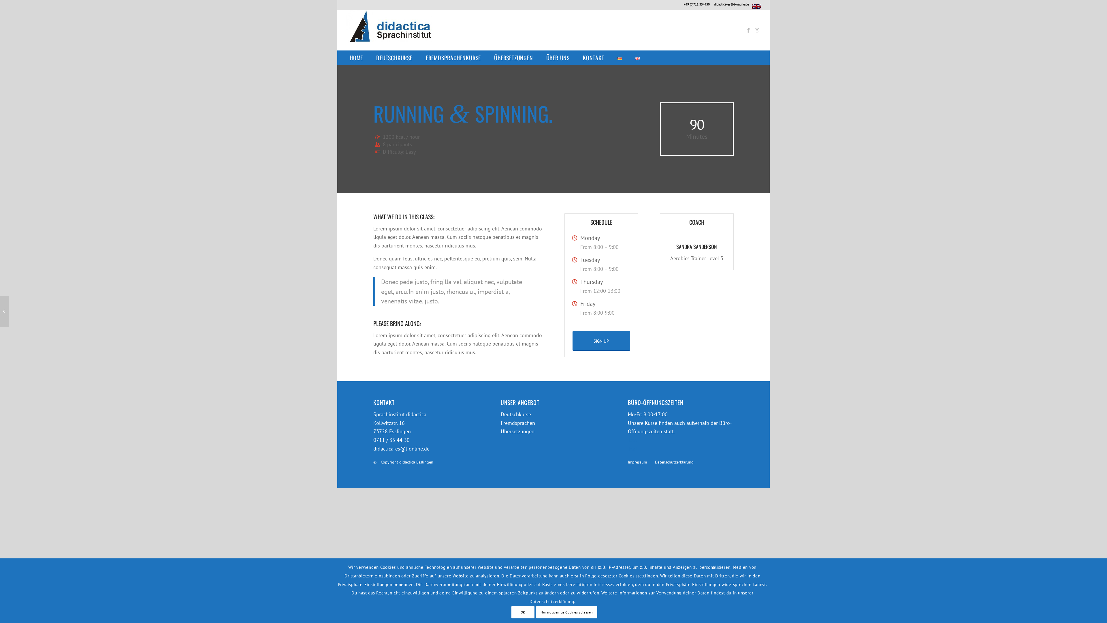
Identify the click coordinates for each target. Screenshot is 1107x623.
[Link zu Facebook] (748, 30)
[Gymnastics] (4, 311)
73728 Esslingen (392, 431)
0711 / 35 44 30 (391, 440)
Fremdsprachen (518, 423)
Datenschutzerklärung (674, 462)
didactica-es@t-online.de (731, 4)
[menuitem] (359, 57)
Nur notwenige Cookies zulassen (567, 612)
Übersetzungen (517, 431)
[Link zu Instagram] (756, 30)
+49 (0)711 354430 (697, 4)
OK (523, 612)
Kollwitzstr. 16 (389, 423)
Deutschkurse (516, 414)
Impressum (637, 462)
